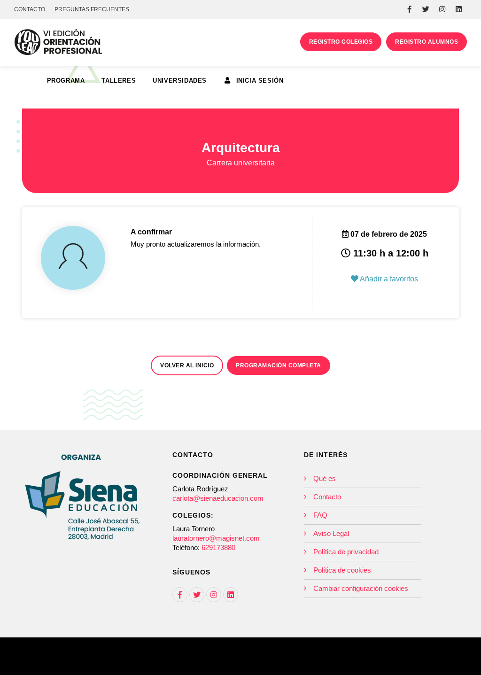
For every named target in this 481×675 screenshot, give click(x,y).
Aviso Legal (331, 533)
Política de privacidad (346, 552)
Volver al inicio (187, 365)
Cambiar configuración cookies (360, 588)
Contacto (327, 497)
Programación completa (278, 365)
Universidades (180, 80)
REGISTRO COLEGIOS (341, 42)
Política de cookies (342, 570)
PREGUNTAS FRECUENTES (91, 9)
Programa (66, 80)
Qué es (324, 478)
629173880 (218, 547)
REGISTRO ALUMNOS (426, 42)
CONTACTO (29, 9)
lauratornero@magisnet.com (216, 538)
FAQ (320, 515)
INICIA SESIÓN (258, 80)
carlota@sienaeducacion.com (218, 498)
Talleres (118, 80)
